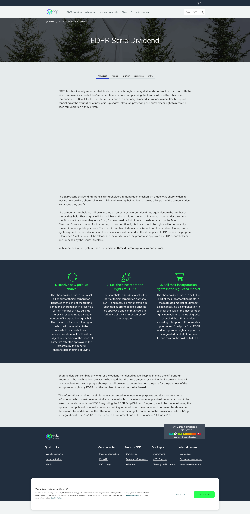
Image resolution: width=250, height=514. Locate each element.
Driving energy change (191, 459)
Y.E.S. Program (160, 459)
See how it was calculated (185, 437)
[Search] (202, 12)
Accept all (204, 494)
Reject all (181, 494)
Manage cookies (132, 495)
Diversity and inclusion (164, 464)
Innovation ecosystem (190, 464)
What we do (132, 464)
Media (49, 464)
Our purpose (186, 454)
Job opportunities (54, 459)
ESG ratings (105, 464)
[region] (125, 494)
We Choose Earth (54, 454)
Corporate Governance (137, 459)
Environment (159, 454)
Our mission (131, 454)
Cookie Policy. (56, 498)
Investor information (109, 454)
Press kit (103, 459)
